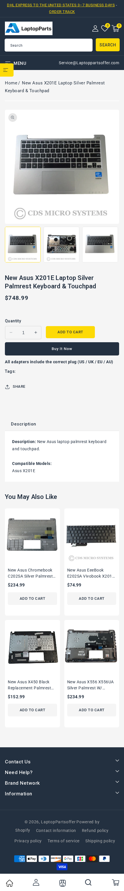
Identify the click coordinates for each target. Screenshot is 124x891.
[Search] (88, 882)
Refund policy (95, 830)
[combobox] (49, 45)
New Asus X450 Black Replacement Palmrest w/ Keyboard (29, 685)
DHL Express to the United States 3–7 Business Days (61, 5)
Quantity (13, 321)
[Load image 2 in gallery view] (61, 244)
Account (36, 882)
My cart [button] (115, 882)
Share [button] (19, 386)
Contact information (56, 830)
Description (23, 424)
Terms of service (64, 841)
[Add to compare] (57, 528)
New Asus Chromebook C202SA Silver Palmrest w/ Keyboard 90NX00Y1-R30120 (32, 574)
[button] (115, 28)
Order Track (62, 12)
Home (11, 83)
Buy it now (62, 349)
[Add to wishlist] (57, 516)
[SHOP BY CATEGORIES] (7, 70)
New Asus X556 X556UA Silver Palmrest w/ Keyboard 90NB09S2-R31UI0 (90, 685)
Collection (61, 883)
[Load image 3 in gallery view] (100, 244)
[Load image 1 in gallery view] (23, 244)
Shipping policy (100, 841)
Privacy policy (28, 841)
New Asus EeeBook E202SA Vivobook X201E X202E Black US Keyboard (91, 574)
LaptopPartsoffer (58, 822)
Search (107, 45)
